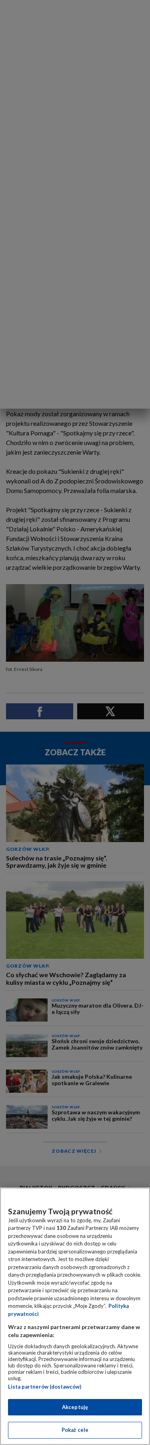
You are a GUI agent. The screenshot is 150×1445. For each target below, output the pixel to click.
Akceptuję (75, 1407)
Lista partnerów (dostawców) (44, 1386)
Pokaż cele (75, 1430)
